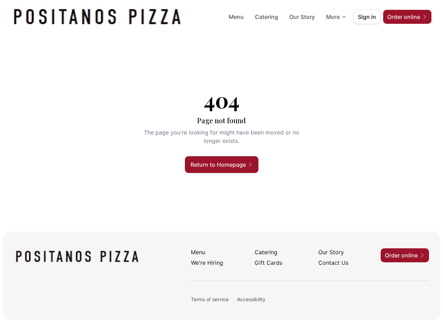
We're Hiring (207, 262)
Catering (266, 16)
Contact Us (333, 262)
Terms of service (210, 299)
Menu (236, 16)
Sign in (367, 16)
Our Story (302, 16)
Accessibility (251, 299)
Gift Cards (268, 262)
